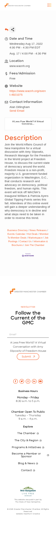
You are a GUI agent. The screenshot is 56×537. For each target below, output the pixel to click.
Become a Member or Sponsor (26, 455)
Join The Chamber (34, 245)
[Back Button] (6, 30)
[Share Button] (12, 29)
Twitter (21, 381)
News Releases (38, 230)
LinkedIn (34, 381)
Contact (26, 470)
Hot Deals (32, 234)
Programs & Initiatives (26, 447)
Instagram (28, 381)
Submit (26, 357)
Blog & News (26, 463)
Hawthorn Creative (32, 514)
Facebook (15, 381)
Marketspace (35, 237)
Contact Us (25, 241)
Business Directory (17, 230)
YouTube (40, 381)
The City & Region (26, 440)
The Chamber (26, 433)
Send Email (16, 110)
